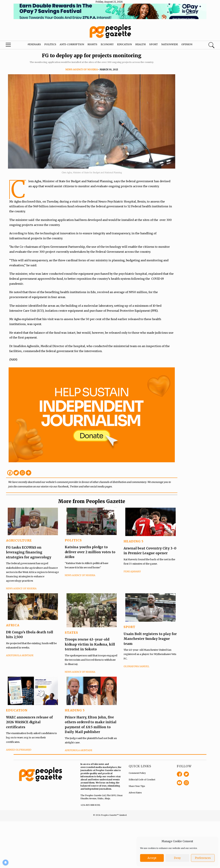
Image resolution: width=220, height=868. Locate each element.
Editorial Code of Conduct (142, 779)
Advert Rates (135, 792)
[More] (28, 473)
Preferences (203, 858)
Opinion (186, 44)
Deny (177, 858)
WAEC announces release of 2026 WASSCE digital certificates (29, 722)
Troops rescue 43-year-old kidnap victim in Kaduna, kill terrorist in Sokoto (90, 644)
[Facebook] (10, 473)
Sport (153, 44)
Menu (12, 45)
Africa (12, 625)
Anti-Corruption (72, 44)
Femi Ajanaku (132, 571)
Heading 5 (134, 541)
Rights (92, 44)
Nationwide (169, 44)
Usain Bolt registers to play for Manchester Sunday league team (150, 639)
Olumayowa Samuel (136, 666)
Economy (107, 44)
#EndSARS (34, 44)
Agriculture (19, 540)
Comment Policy (137, 773)
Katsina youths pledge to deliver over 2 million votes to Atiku (90, 552)
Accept (151, 858)
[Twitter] (16, 473)
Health (140, 44)
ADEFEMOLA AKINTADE (20, 655)
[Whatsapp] (22, 473)
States (71, 633)
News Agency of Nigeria (81, 69)
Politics (50, 44)
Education (124, 44)
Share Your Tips (137, 786)
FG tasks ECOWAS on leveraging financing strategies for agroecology (28, 552)
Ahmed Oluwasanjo (18, 749)
